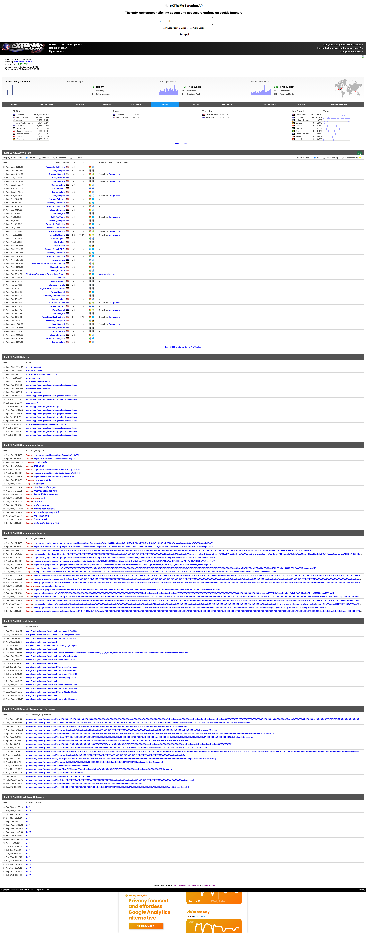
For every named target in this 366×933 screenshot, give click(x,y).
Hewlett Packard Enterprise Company (48, 263)
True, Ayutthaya (58, 260)
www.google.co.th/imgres (52, 586)
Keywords (107, 104)
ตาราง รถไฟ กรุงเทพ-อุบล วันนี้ (46, 512)
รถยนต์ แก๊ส (39, 466)
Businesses (351, 158)
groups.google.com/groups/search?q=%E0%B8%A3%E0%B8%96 (54, 773)
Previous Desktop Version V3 (186, 886)
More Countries (181, 144)
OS (248, 104)
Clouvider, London (57, 281)
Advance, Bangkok (57, 174)
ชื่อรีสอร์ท (40, 484)
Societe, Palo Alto (57, 199)
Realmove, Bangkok (56, 328)
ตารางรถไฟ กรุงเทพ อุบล (44, 509)
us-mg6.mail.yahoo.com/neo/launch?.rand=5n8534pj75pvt (51, 688)
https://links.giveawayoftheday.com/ (41, 374)
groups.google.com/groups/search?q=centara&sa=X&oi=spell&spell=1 (57, 766)
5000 (17, 357)
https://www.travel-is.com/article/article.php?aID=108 (57, 469)
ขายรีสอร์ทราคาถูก (41, 505)
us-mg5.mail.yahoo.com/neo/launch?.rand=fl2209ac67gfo (51, 638)
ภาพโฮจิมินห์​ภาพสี (41, 516)
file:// (28, 807)
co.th (43, 498)
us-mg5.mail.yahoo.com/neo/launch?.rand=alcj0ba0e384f (51, 660)
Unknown (61, 278)
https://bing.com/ (33, 367)
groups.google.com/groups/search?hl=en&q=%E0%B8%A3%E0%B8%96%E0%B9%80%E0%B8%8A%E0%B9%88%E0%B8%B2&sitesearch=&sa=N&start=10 (94, 762)
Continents (136, 104)
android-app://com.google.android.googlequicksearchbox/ (51, 385)
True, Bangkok (58, 171)
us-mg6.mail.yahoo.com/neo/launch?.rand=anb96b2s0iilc (51, 670)
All (317, 158)
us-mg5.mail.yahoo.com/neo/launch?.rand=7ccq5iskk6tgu (51, 667)
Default (31, 158)
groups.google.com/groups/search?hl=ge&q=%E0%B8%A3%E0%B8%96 (58, 776)
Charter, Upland (58, 185)
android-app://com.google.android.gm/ (43, 406)
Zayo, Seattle (59, 246)
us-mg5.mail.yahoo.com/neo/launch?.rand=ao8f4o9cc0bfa (51, 631)
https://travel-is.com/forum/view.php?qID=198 (54, 477)
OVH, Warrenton (58, 188)
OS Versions (270, 104)
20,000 (18, 152)
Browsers (301, 104)
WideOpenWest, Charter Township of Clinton (45, 274)
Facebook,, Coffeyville (55, 167)
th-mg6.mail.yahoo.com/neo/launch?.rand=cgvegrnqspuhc (52, 645)
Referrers (80, 104)
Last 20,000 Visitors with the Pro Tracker (183, 347)
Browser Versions (339, 104)
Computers (194, 104)
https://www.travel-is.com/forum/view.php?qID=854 (56, 455)
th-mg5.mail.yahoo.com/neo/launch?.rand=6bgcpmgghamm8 (53, 635)
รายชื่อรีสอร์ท (41, 462)
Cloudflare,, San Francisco (53, 296)
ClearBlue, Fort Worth (55, 228)
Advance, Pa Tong (57, 303)
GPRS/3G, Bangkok (56, 221)
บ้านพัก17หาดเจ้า (41, 519)
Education (331, 158)
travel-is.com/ (32, 403)
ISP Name (77, 158)
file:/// (28, 811)
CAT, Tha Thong (58, 217)
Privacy (362, 890)
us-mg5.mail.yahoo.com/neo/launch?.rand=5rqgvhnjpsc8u (51, 656)
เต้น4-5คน (38, 502)
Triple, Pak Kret (58, 331)
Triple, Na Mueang (57, 235)
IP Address (61, 158)
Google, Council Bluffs (55, 249)
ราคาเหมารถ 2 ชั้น (43, 480)
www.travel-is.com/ (107, 274)
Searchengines (46, 104)
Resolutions (227, 104)
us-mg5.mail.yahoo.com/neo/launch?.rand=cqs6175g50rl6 (51, 674)
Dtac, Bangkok (58, 310)
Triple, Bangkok (58, 178)
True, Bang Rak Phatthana (53, 317)
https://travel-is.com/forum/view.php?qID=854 (46, 424)
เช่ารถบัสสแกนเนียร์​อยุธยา (45, 487)
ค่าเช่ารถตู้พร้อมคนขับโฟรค (45, 491)
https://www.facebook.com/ (38, 381)
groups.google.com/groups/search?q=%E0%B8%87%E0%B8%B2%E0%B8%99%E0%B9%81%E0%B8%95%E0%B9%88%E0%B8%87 (84, 783)
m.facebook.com (33, 378)
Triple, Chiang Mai (57, 231)
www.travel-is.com (23, 62)
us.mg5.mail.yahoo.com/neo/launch (41, 642)
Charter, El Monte (57, 210)
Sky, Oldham (59, 242)
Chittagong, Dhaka (57, 285)
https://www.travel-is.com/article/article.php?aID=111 (57, 459)
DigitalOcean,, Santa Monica (52, 288)
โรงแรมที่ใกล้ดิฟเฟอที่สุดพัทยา (46, 494)
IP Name (45, 158)
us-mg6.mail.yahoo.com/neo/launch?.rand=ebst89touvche (51, 699)
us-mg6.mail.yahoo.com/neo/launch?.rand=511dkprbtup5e (51, 692)
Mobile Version (208, 886)
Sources (13, 104)
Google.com (114, 174)
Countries (165, 104)
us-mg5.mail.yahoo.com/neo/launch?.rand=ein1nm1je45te (51, 685)
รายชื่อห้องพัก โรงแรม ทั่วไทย (46, 523)
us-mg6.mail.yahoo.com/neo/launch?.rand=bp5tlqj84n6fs (51, 678)
